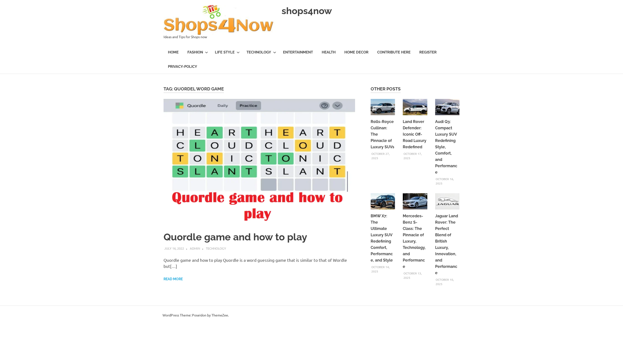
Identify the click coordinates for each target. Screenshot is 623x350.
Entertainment (298, 52)
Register (428, 52)
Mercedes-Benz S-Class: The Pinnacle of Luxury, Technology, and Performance (414, 241)
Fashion (195, 52)
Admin (195, 248)
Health (329, 52)
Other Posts (386, 88)
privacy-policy (182, 66)
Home (173, 52)
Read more (173, 279)
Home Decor (356, 52)
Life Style (225, 52)
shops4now (307, 10)
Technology (259, 52)
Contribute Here (394, 52)
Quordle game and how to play (235, 237)
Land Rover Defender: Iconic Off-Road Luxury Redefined (414, 134)
